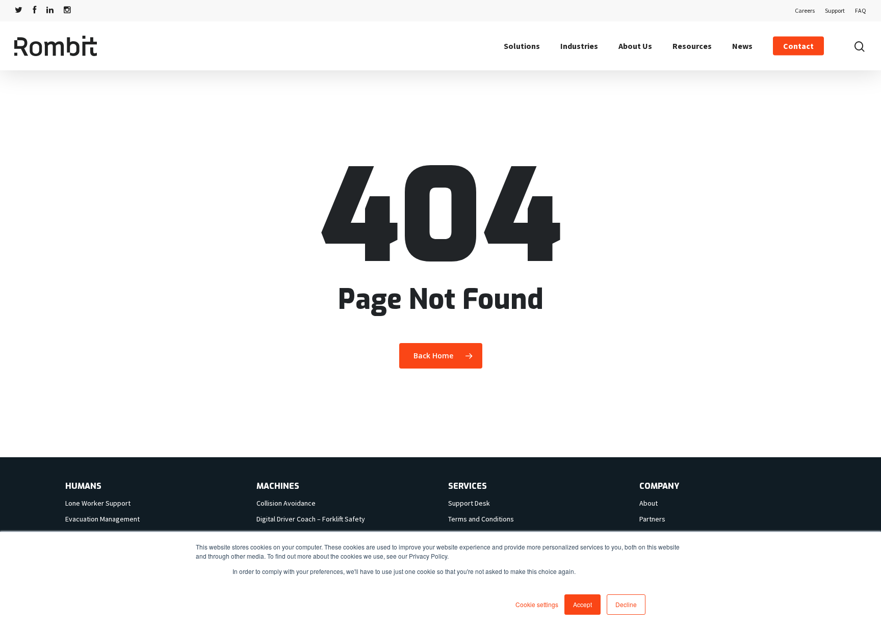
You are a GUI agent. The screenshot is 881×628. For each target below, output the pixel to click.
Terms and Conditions (481, 519)
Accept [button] (582, 604)
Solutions (522, 46)
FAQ (860, 10)
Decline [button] (626, 604)
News (742, 46)
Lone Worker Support (98, 503)
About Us (635, 46)
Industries (579, 46)
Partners (652, 519)
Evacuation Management (102, 519)
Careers (805, 10)
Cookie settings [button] (536, 604)
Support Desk (469, 503)
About (648, 503)
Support (835, 10)
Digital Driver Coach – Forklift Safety (310, 519)
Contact (798, 46)
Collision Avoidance (286, 503)
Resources (692, 46)
